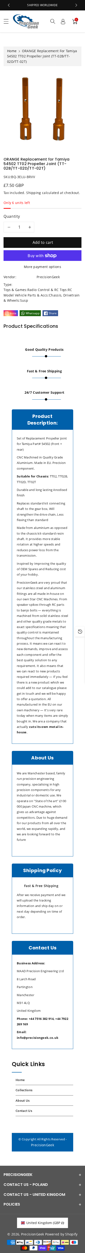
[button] (8, 21)
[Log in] (63, 21)
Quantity (12, 216)
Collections (24, 1090)
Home (12, 51)
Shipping (33, 192)
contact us (24, 1111)
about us (23, 1100)
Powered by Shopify (61, 1234)
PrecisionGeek (42, 1145)
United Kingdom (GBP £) (45, 1223)
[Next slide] (76, 5)
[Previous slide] (9, 5)
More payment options (42, 266)
